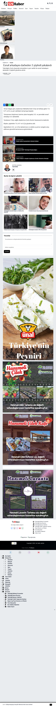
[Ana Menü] (52, 3)
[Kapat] (55, 610)
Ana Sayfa (8, 556)
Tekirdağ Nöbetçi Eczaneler (41, 521)
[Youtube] (20, 528)
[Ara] (50, 3)
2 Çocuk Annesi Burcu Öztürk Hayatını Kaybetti (15, 193)
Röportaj (7, 582)
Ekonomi (21, 8)
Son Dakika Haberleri (40, 531)
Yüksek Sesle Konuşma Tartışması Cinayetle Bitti (15, 229)
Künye (42, 8)
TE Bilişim (31, 548)
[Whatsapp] (22, 528)
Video (7, 578)
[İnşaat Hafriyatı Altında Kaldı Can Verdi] (40, 185)
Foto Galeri (8, 576)
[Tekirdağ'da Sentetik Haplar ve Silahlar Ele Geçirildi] (15, 203)
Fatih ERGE (15, 166)
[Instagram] (17, 528)
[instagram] (29, 552)
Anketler (7, 586)
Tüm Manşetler (38, 529)
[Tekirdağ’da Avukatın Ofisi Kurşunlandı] (40, 221)
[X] (14, 528)
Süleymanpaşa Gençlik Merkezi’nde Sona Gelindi (19, 704)
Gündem (3, 8)
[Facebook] (12, 528)
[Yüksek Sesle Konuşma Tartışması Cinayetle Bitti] (15, 221)
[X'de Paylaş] (7, 105)
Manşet (10, 8)
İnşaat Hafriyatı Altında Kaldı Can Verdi (38, 193)
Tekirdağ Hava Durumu (40, 523)
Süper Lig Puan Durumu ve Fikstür (17, 601)
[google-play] (31, 537)
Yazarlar (36, 8)
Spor (26, 8)
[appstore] (23, 537)
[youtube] (38, 552)
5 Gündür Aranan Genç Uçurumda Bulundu (38, 210)
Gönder (7, 251)
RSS (15, 543)
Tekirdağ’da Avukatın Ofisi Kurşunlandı (38, 229)
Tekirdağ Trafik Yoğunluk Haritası (43, 526)
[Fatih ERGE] (7, 167)
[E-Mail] (13, 170)
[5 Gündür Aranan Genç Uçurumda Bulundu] (40, 203)
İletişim (47, 8)
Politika (15, 8)
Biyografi (7, 584)
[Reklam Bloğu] (28, 309)
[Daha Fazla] (12, 105)
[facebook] (10, 552)
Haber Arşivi (38, 533)
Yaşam (31, 8)
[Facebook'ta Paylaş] (4, 105)
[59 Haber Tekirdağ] (17, 3)
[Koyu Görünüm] (48, 3)
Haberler (5, 62)
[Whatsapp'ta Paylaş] (9, 105)
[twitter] (20, 552)
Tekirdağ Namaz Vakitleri (41, 525)
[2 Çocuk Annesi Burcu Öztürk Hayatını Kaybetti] (15, 185)
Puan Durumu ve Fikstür (41, 528)
